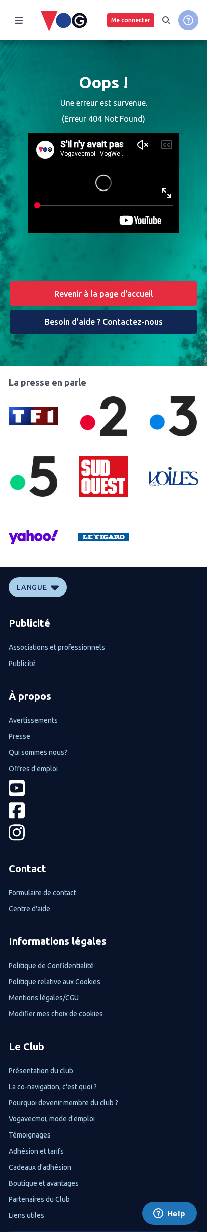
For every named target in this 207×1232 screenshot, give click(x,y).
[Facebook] (103, 810)
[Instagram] (103, 832)
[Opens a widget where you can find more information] (169, 1214)
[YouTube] (103, 788)
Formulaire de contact (42, 893)
